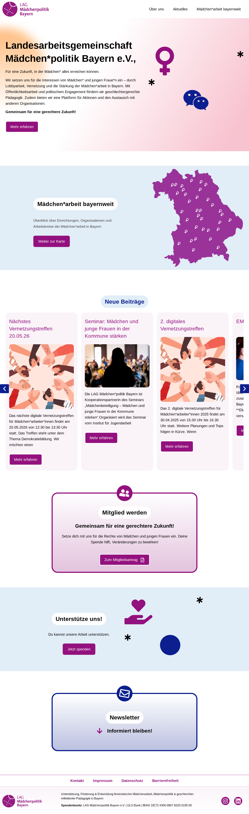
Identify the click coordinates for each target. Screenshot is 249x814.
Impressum (102, 781)
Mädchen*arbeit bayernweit (219, 9)
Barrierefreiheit (165, 781)
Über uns (156, 9)
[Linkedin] (238, 801)
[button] (4, 388)
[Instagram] (225, 801)
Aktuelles (180, 9)
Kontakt (77, 781)
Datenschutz (132, 781)
